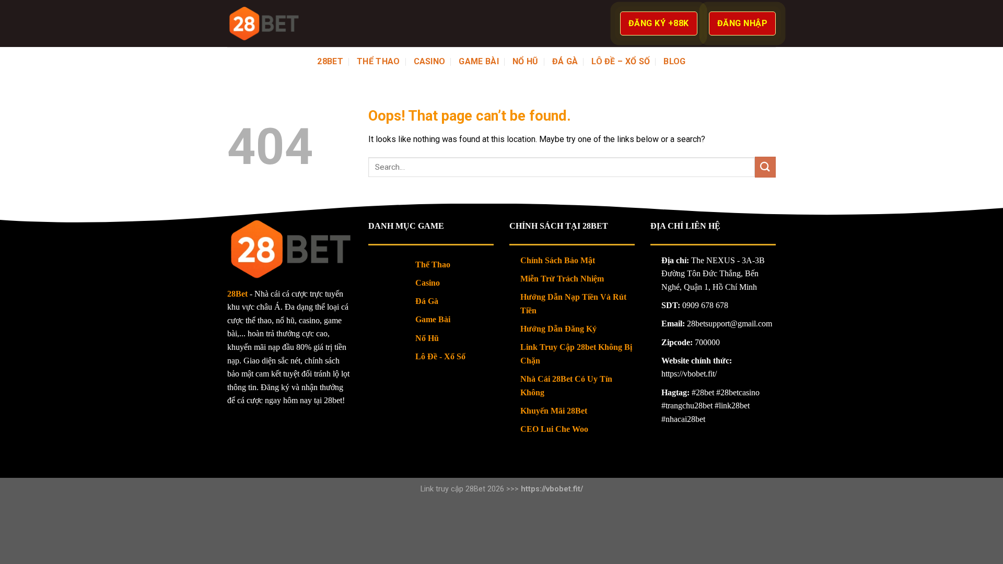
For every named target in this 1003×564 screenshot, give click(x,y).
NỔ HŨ (525, 61)
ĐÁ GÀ (565, 61)
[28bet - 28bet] (263, 23)
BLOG (674, 61)
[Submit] (765, 167)
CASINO (430, 61)
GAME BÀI (479, 61)
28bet (330, 61)
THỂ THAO (378, 61)
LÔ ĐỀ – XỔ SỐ (620, 61)
